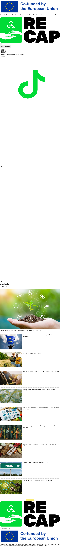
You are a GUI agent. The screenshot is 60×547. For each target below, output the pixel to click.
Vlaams (4, 52)
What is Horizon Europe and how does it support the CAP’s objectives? (38, 335)
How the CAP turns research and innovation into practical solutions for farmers (41, 408)
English (3, 49)
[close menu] (1, 44)
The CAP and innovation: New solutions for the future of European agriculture (21, 330)
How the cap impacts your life (14, 54)
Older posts (30, 500)
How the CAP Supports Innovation (32, 353)
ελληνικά (4, 51)
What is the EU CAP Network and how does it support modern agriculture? (39, 390)
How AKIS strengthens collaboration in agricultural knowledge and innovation (40, 426)
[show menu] (1, 43)
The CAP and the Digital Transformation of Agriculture (37, 480)
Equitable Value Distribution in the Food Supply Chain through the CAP (41, 444)
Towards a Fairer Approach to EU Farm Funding (35, 462)
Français (4, 50)
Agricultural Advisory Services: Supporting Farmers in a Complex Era (41, 371)
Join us (22, 54)
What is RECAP (5, 54)
